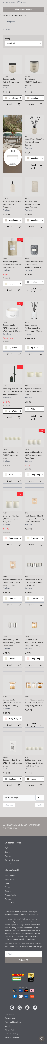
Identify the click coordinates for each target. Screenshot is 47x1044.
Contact (8, 863)
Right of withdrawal (12, 860)
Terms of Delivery (11, 1033)
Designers (8, 891)
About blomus (10, 875)
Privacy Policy (10, 1030)
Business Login (10, 1018)
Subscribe (23, 960)
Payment (8, 856)
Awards (8, 899)
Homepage (9, 1014)
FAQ (6, 848)
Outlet (7, 883)
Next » (39, 805)
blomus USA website (23, 9)
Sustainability (10, 902)
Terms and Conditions (13, 1022)
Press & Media (10, 895)
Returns (7, 852)
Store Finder (9, 879)
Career (7, 887)
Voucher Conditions (12, 1037)
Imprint (7, 1026)
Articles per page (11, 797)
